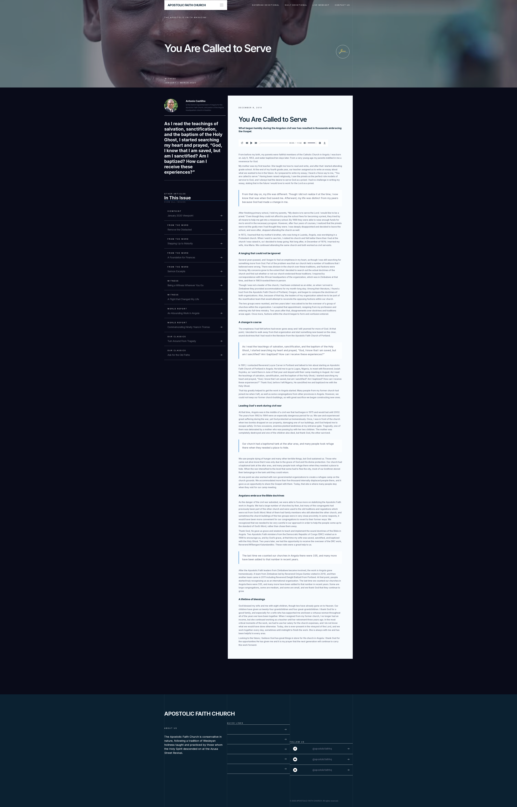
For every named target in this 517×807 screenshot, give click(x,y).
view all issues (175, 202)
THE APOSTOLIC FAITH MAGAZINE (185, 17)
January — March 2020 (180, 83)
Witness (170, 79)
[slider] (273, 143)
